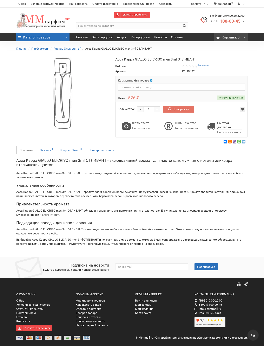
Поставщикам (26, 313)
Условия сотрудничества (48, 3)
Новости (160, 37)
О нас (22, 3)
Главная (21, 48)
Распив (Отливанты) (67, 48)
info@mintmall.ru (210, 308)
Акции (121, 37)
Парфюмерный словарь (92, 325)
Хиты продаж (102, 37)
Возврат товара (86, 313)
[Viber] (234, 141)
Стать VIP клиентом (29, 308)
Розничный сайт (210, 313)
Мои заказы (143, 304)
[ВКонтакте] (225, 141)
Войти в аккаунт (146, 300)
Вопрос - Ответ (71, 149)
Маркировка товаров (90, 300)
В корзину (181, 109)
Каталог (37, 37)
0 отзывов (203, 65)
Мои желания (144, 308)
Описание (26, 150)
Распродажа (140, 37)
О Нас (20, 300)
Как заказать (78, 3)
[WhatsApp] (239, 141)
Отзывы (177, 37)
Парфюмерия (40, 48)
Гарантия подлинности (138, 3)
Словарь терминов (101, 150)
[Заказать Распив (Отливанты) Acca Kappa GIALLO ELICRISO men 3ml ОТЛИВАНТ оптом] (63, 93)
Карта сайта (143, 313)
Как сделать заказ (88, 304)
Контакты (165, 3)
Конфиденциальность (90, 321)
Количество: (126, 109)
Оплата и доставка (105, 3)
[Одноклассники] (230, 141)
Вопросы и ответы (88, 317)
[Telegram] (243, 141)
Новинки (81, 37)
